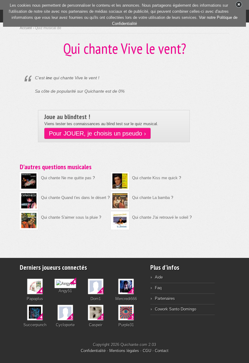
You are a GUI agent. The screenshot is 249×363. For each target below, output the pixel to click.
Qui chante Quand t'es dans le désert (73, 197)
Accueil (26, 28)
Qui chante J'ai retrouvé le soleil (160, 217)
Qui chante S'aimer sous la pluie (69, 217)
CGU (147, 350)
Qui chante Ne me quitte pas (66, 178)
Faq (158, 288)
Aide (159, 277)
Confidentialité (93, 350)
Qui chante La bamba (151, 197)
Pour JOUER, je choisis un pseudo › (97, 133)
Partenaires (165, 298)
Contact (162, 350)
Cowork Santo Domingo (175, 309)
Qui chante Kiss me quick (155, 178)
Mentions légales (124, 350)
